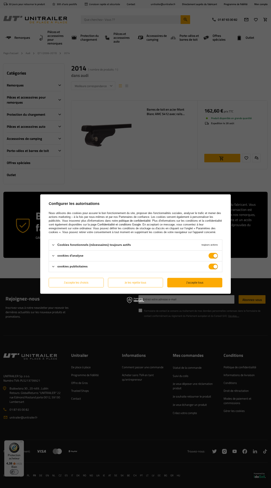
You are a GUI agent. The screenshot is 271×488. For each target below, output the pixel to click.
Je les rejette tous (135, 282)
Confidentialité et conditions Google (119, 224)
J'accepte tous (194, 282)
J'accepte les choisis (76, 282)
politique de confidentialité (135, 220)
